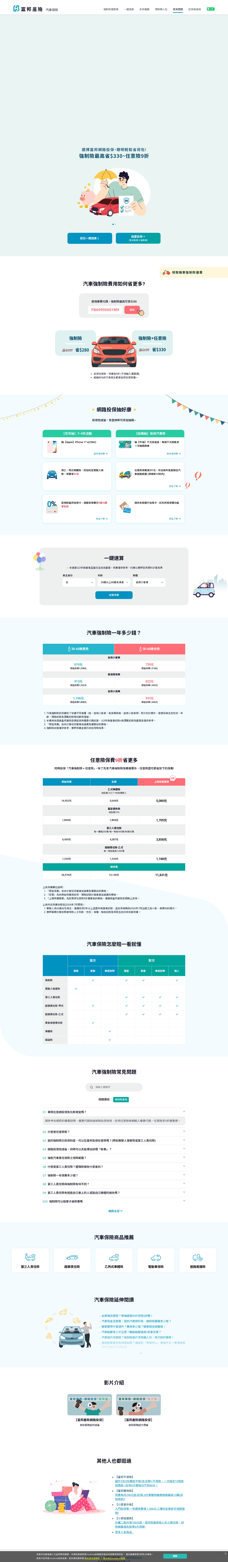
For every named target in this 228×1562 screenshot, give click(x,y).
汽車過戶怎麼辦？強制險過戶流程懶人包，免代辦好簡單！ (138, 1337)
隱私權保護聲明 (92, 1558)
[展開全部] (141, 1353)
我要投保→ (138, 238)
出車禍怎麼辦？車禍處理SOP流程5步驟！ (127, 1315)
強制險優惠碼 (110, 9)
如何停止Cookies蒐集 (114, 1558)
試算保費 (114, 595)
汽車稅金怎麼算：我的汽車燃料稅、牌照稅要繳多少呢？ (136, 1321)
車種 (135, 575)
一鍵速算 (129, 9)
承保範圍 (144, 9)
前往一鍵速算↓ (90, 238)
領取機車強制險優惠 (187, 272)
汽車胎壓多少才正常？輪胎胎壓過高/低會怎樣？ (131, 1332)
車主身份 (68, 575)
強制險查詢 (121, 1099)
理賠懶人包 (161, 9)
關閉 (226, 1553)
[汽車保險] (27, 8)
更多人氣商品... (124, 1532)
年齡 (100, 575)
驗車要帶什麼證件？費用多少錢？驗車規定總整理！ (134, 1326)
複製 (132, 310)
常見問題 (178, 9)
